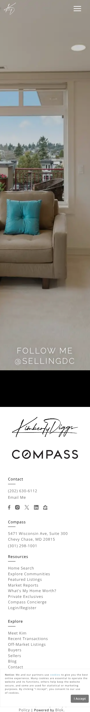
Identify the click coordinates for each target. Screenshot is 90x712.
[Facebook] (10, 507)
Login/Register (22, 607)
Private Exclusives (25, 596)
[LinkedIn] (37, 507)
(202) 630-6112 (22, 490)
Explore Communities (29, 574)
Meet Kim (17, 633)
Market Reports (23, 585)
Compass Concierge (27, 602)
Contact (15, 667)
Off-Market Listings (27, 644)
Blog (12, 661)
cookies (55, 674)
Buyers (15, 650)
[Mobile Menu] (77, 9)
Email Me (17, 497)
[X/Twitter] (28, 507)
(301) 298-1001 (22, 545)
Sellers (14, 655)
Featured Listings (25, 579)
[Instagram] (18, 507)
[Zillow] (46, 507)
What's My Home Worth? (32, 590)
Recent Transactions (28, 638)
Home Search (21, 568)
